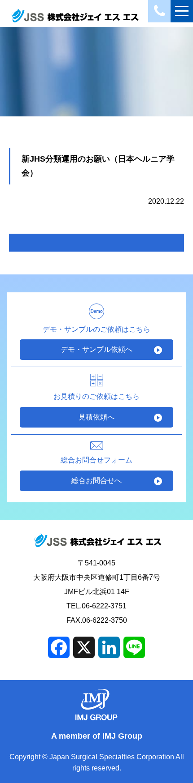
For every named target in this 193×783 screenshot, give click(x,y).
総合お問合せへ (96, 480)
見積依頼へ (96, 417)
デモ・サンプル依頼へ (96, 349)
